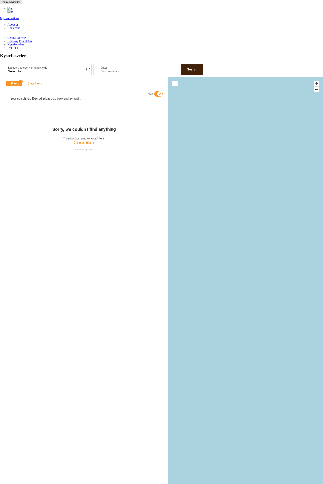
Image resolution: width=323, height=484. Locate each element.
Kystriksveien (15, 44)
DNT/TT (12, 47)
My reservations (9, 18)
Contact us (13, 28)
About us (12, 24)
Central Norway (17, 37)
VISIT (90, 149)
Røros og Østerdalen (19, 41)
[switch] (156, 94)
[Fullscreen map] (175, 83)
